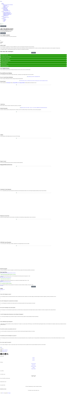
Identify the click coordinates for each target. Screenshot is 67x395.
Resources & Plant (5, 9)
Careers (4, 20)
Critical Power (5, 5)
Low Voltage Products (6, 17)
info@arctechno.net (4, 351)
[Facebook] (1, 354)
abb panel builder (15, 82)
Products (3, 16)
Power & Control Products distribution (8, 4)
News (4, 21)
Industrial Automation (3, 108)
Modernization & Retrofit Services (7, 13)
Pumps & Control (5, 7)
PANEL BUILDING (4, 8)
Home (2, 3)
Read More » (2, 276)
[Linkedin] (5, 354)
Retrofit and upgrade (3, 268)
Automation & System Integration (5, 189)
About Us (3, 18)
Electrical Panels (3, 81)
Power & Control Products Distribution (6, 77)
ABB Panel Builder (5, 10)
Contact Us (4, 19)
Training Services (5, 15)
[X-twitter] (8, 354)
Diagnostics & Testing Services (7, 14)
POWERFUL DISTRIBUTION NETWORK (5, 60)
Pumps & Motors (33, 368)
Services (3, 11)
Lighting (4, 6)
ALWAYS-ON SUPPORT (4, 64)
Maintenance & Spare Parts (4, 215)
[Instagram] (3, 354)
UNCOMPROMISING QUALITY (4, 62)
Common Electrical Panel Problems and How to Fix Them (8, 274)
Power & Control (33, 363)
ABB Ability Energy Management (5, 242)
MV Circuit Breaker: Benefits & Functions (6, 283)
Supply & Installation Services (7, 12)
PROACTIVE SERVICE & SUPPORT (5, 58)
